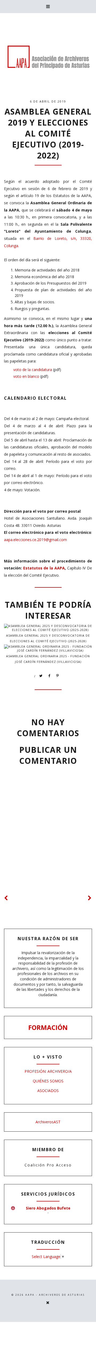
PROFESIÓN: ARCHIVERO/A (48, 1071)
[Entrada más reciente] (6, 898)
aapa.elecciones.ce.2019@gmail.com (35, 539)
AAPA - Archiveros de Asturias (55, 1295)
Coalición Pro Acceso (48, 1164)
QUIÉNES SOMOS (48, 1080)
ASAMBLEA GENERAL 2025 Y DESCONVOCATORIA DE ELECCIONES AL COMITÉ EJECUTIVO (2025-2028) (48, 638)
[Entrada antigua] (90, 898)
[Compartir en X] (41, 676)
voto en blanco (26, 376)
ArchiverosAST (48, 1121)
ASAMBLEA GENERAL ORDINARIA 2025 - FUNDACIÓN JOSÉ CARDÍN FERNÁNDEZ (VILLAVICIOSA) (48, 659)
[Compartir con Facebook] (49, 676)
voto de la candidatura (32, 369)
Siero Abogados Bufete (48, 1208)
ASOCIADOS (48, 1090)
